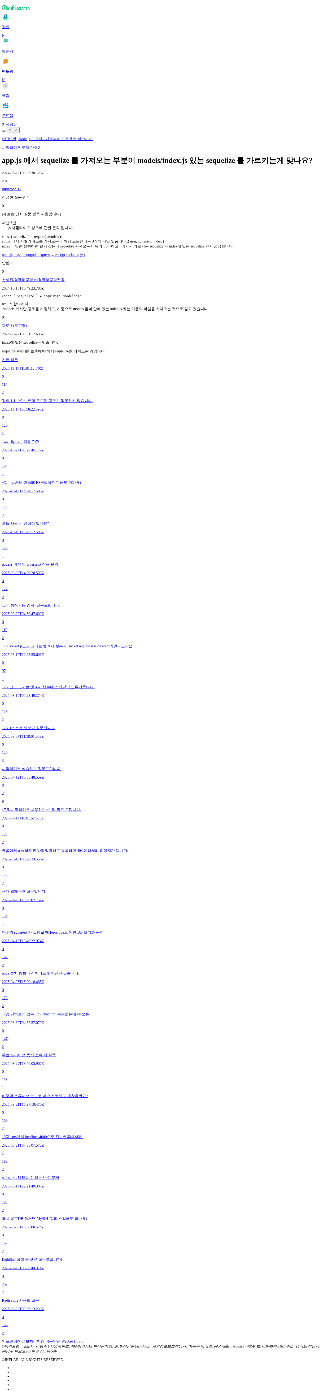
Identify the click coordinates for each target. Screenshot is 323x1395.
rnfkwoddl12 (11, 189)
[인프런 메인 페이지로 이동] (161, 7)
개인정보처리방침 (29, 1341)
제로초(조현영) (14, 326)
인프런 (7, 1341)
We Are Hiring (72, 1341)
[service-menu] (4, 131)
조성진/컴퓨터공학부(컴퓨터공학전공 (33, 280)
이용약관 (53, 1341)
